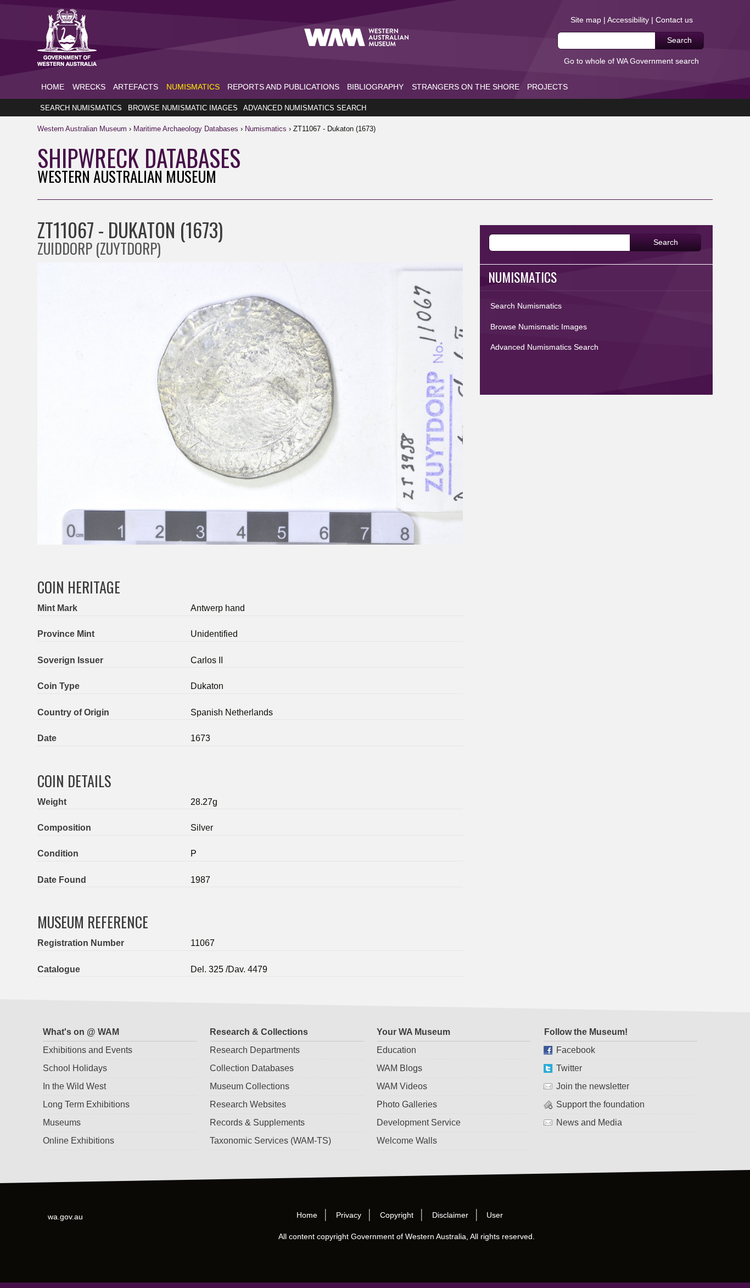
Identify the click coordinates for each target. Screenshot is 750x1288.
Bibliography (375, 86)
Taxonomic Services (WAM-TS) (270, 1140)
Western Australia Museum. (356, 37)
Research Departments (255, 1050)
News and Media (589, 1122)
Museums (62, 1122)
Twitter (568, 1068)
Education (396, 1050)
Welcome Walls (407, 1140)
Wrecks (88, 86)
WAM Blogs (399, 1068)
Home (52, 86)
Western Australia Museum (67, 37)
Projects (547, 86)
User (495, 1215)
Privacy (348, 1215)
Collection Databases (252, 1068)
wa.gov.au (65, 1216)
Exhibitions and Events (87, 1050)
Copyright (396, 1215)
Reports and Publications (283, 86)
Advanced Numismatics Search (304, 108)
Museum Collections (249, 1086)
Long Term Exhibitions (86, 1104)
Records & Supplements (257, 1122)
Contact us (674, 19)
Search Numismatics (81, 108)
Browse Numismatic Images (183, 108)
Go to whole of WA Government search (631, 61)
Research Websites (248, 1104)
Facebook (575, 1050)
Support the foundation (600, 1104)
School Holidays (75, 1068)
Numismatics (193, 86)
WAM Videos (402, 1086)
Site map (585, 19)
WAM (83, 129)
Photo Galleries (407, 1104)
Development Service (419, 1122)
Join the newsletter (592, 1086)
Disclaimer (450, 1215)
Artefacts (135, 86)
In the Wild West (74, 1086)
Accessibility (628, 19)
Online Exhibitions (78, 1140)
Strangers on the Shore (465, 86)
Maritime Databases (185, 129)
